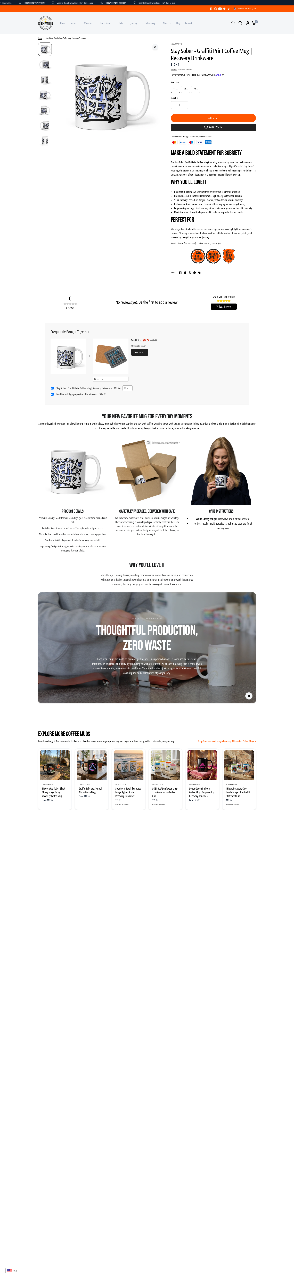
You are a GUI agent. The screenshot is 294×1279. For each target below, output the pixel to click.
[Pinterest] (224, 8)
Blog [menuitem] (178, 23)
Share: (173, 272)
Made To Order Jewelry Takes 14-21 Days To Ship (48, 2)
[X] (185, 273)
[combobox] (110, 379)
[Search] (240, 23)
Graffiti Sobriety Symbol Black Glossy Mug (90, 790)
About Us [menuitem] (167, 23)
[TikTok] (229, 8)
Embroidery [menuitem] (150, 23)
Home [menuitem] (63, 23)
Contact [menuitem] (188, 23)
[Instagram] (215, 8)
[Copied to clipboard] (199, 273)
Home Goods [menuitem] (105, 23)
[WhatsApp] (195, 273)
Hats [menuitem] (121, 23)
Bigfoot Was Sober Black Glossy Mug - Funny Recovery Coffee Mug (53, 792)
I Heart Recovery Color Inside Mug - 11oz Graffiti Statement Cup (238, 792)
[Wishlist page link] (233, 23)
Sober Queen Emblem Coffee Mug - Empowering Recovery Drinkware (201, 792)
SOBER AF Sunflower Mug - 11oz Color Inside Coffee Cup (165, 792)
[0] (253, 23)
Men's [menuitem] (73, 23)
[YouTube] (220, 8)
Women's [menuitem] (88, 23)
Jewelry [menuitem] (133, 23)
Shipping (174, 69)
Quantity (174, 97)
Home (40, 38)
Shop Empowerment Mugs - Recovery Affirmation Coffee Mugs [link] (226, 741)
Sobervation (47, 784)
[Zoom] (155, 46)
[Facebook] (211, 8)
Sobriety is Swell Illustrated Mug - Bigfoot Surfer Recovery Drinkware (128, 792)
